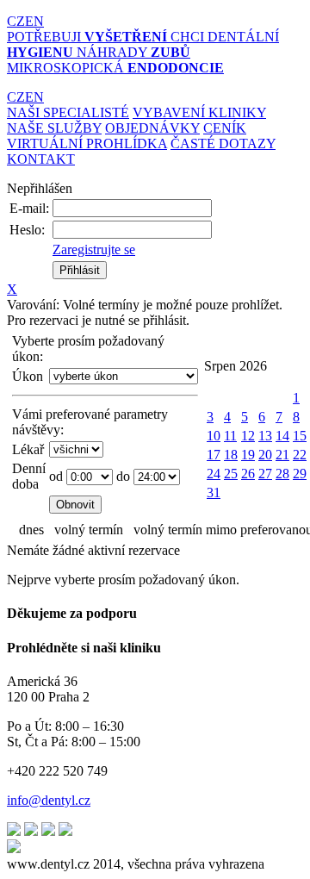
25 (231, 473)
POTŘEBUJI (87, 36)
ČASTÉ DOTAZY (223, 143)
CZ (16, 21)
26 (248, 473)
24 (213, 473)
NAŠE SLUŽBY (54, 128)
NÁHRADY (133, 52)
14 (282, 435)
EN (34, 21)
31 (213, 492)
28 (282, 473)
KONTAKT (41, 159)
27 (265, 473)
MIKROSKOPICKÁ (115, 67)
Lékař (28, 449)
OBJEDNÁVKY (152, 128)
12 (248, 435)
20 (265, 454)
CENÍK (224, 128)
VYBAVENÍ (199, 112)
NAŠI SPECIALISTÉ (68, 112)
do (123, 476)
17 (213, 454)
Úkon (27, 376)
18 (231, 454)
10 (213, 435)
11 (230, 435)
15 (300, 435)
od (56, 476)
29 (300, 473)
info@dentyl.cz (48, 800)
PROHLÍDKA (87, 143)
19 (248, 454)
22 (300, 454)
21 (282, 454)
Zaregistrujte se (94, 249)
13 (265, 435)
